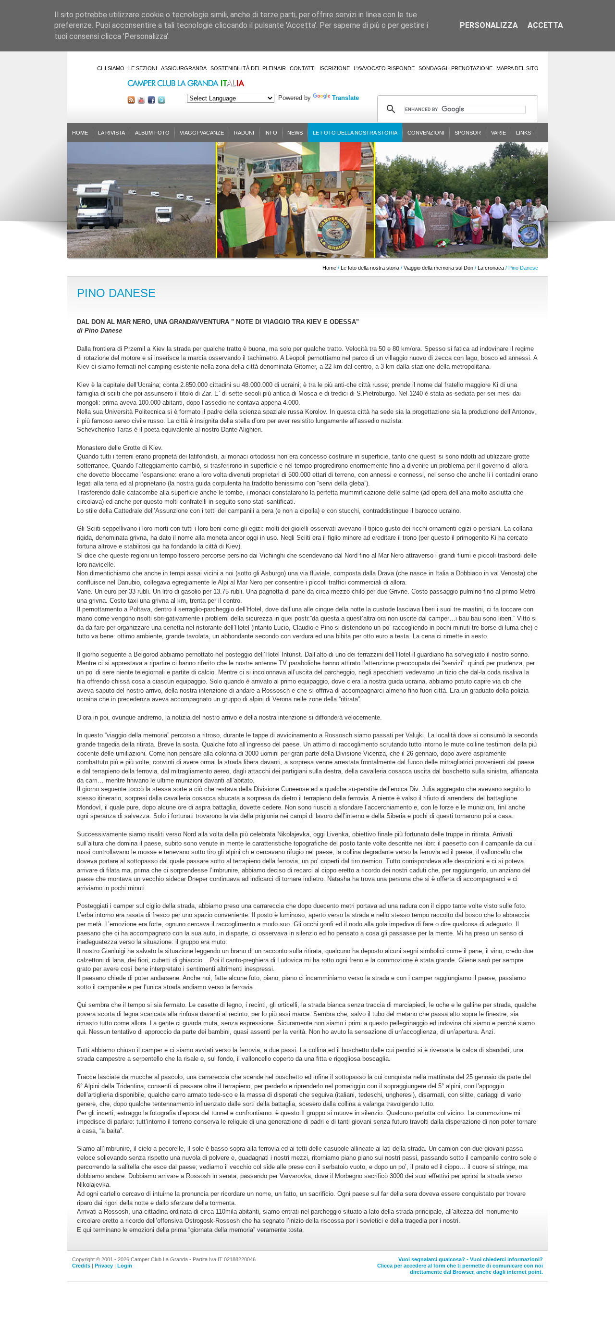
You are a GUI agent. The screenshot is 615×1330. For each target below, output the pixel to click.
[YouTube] (141, 101)
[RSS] (131, 101)
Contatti (303, 68)
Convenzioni (425, 133)
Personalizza (489, 25)
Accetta (545, 25)
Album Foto (152, 133)
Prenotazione (471, 68)
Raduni (244, 133)
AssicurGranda (184, 68)
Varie (498, 133)
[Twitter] (161, 101)
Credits (81, 1265)
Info (270, 133)
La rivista (111, 133)
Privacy (104, 1265)
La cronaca (491, 268)
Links (523, 133)
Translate (345, 97)
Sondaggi (432, 68)
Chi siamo (110, 68)
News (295, 133)
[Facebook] (151, 101)
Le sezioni (142, 68)
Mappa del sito (517, 68)
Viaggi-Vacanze (202, 133)
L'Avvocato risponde (384, 68)
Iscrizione (335, 68)
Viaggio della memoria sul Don (438, 268)
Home (80, 133)
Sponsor (468, 133)
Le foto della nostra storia (355, 133)
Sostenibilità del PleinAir (248, 68)
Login (124, 1265)
